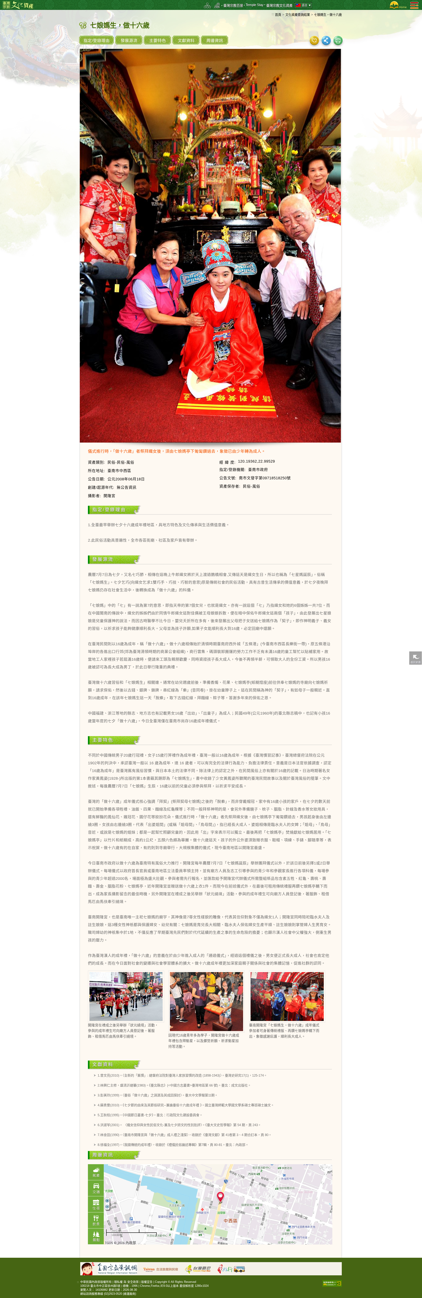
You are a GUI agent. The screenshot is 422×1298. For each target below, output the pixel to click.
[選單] (414, 5)
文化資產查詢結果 (297, 15)
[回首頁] (397, 5)
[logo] (18, 5)
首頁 (278, 15)
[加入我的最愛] (314, 40)
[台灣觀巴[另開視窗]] (200, 1268)
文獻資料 (186, 40)
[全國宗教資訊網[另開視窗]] (120, 1268)
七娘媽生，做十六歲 (328, 15)
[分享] (326, 40)
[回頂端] (415, 760)
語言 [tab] (304, 5)
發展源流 (129, 40)
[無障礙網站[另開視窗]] (332, 1283)
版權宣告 (147, 1281)
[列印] (338, 40)
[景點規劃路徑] (217, 5)
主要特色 (157, 40)
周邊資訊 (214, 40)
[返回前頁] (415, 658)
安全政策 (133, 1281)
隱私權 (118, 1281)
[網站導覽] (207, 5)
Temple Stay (255, 5)
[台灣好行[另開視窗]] (233, 1268)
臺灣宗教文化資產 (279, 5)
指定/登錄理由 (97, 40)
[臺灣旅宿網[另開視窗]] (163, 1268)
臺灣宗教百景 (233, 5)
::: (273, 14)
